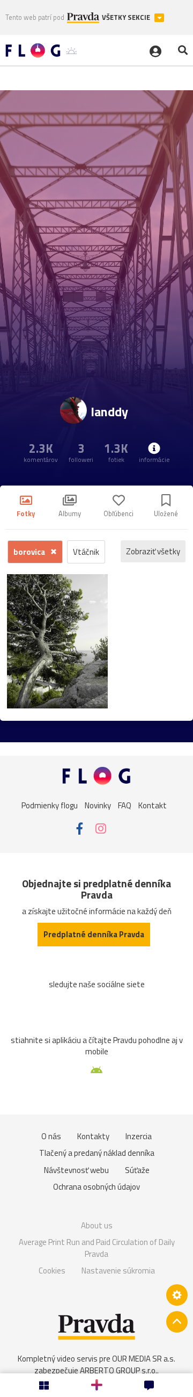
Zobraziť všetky (153, 551)
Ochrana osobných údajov (96, 1186)
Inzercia (138, 1136)
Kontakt (152, 805)
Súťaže (137, 1170)
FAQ (124, 805)
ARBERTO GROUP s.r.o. (118, 1370)
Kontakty (93, 1136)
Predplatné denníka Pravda (93, 934)
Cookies (52, 1270)
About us (97, 1225)
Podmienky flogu (49, 805)
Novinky (98, 805)
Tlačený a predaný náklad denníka (96, 1153)
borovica (30, 552)
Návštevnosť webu (76, 1170)
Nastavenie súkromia (118, 1270)
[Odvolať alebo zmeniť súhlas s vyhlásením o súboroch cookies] (177, 1295)
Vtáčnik (86, 552)
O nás (51, 1136)
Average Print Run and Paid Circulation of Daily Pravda (97, 1248)
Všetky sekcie (127, 17)
